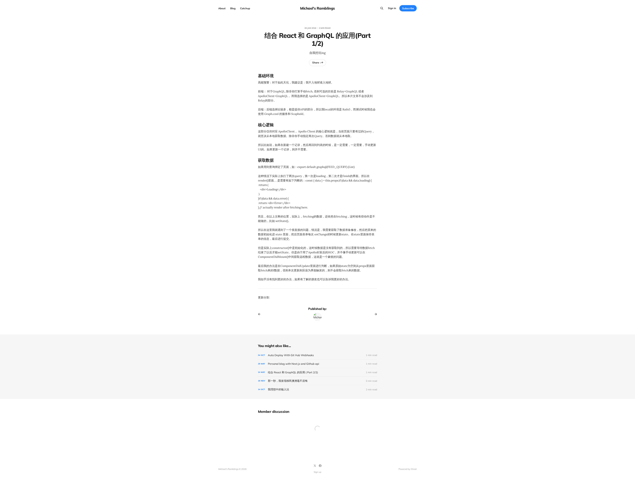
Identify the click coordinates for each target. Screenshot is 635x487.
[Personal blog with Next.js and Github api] (317, 364)
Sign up (317, 472)
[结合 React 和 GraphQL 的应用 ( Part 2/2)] (317, 372)
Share (315, 62)
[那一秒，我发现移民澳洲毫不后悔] (317, 381)
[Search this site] (381, 8)
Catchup (245, 8)
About (222, 8)
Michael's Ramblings (317, 8)
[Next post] (374, 314)
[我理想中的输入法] (317, 389)
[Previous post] (260, 314)
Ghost (414, 469)
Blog (232, 8)
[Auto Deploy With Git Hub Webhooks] (317, 355)
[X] (315, 465)
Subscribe (408, 8)
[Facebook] (320, 465)
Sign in (392, 8)
